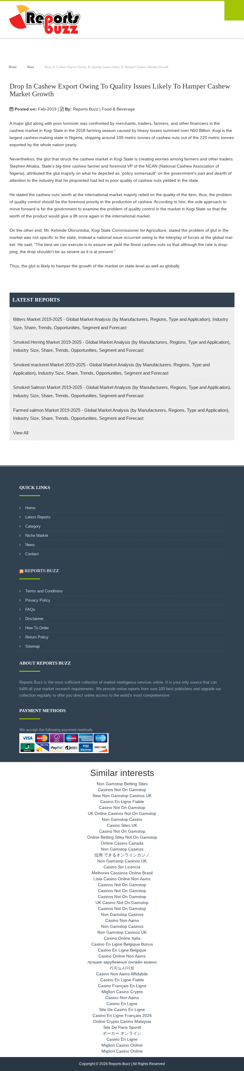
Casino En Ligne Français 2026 (122, 1015)
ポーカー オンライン (122, 1033)
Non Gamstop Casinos (122, 849)
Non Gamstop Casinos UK (122, 861)
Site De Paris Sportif (122, 1027)
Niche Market (36, 535)
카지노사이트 (122, 968)
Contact (32, 554)
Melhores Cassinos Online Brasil (122, 872)
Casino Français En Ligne (122, 985)
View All (20, 432)
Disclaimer (34, 618)
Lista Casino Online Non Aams (122, 878)
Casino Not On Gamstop (122, 807)
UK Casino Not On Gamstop (122, 902)
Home (13, 67)
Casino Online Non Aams (122, 956)
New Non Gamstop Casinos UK (122, 795)
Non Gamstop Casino (122, 819)
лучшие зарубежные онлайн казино (122, 962)
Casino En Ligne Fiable (122, 801)
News (30, 67)
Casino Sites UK (122, 825)
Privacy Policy (37, 600)
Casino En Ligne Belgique (122, 950)
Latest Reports (38, 517)
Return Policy (37, 637)
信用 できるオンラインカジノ (122, 855)
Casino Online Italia (122, 938)
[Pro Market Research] (43, 19)
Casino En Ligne (122, 1003)
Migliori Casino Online (122, 1045)
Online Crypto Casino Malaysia (122, 1021)
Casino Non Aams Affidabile (122, 973)
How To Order (37, 628)
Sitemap (32, 646)
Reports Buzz (42, 570)
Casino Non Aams (122, 920)
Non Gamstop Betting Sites (122, 783)
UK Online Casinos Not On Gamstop (122, 813)
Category (33, 526)
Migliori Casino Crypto (122, 991)
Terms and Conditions (44, 591)
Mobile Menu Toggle (234, 10)
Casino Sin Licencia (122, 867)
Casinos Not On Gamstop (122, 789)
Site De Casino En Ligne (122, 1009)
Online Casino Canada (122, 843)
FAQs (30, 609)
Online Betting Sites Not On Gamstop (122, 837)
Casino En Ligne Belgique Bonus (122, 944)
